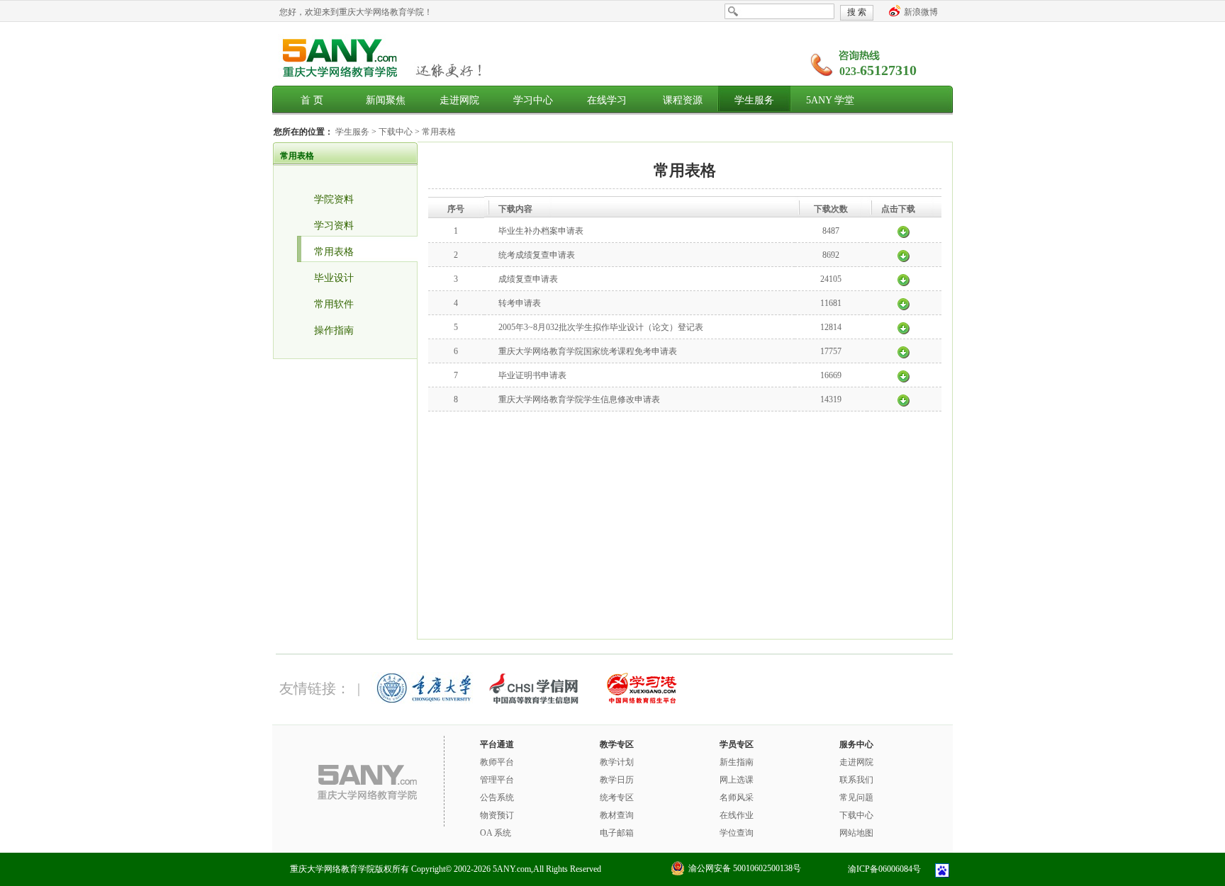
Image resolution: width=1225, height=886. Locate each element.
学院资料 (334, 199)
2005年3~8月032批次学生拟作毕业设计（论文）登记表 (600, 327)
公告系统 (497, 797)
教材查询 (617, 815)
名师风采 (737, 797)
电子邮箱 (617, 833)
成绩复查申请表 (528, 279)
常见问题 (856, 797)
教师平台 (497, 762)
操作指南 (334, 330)
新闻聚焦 (385, 100)
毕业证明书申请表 (532, 375)
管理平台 (497, 780)
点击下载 (903, 231)
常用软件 (334, 304)
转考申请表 (519, 303)
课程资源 (683, 100)
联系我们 (856, 780)
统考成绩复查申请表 (536, 255)
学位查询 (737, 833)
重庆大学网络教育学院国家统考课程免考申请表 (587, 351)
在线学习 (607, 100)
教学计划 (617, 762)
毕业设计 (334, 278)
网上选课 (737, 780)
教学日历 (617, 780)
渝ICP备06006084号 (884, 869)
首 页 (312, 100)
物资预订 (497, 815)
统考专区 (617, 797)
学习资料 (334, 225)
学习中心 (533, 100)
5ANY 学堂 (830, 100)
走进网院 (459, 100)
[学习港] (641, 701)
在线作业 (737, 815)
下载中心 (397, 132)
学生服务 (754, 100)
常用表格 (439, 132)
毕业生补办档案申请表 (540, 231)
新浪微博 (921, 12)
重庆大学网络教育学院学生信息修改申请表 (579, 399)
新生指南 (737, 762)
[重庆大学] (424, 701)
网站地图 (856, 833)
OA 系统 (495, 833)
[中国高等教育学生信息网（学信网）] (532, 701)
